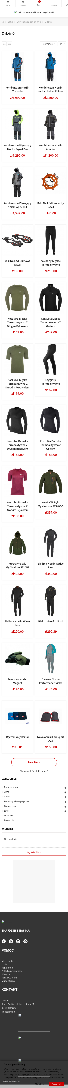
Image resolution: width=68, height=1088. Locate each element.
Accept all (56, 1083)
